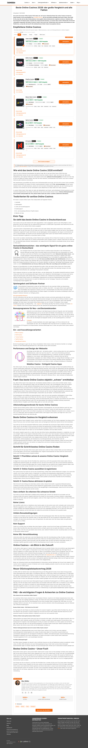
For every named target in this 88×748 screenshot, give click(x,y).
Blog (78, 2)
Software (53, 2)
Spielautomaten (63, 2)
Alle (19, 34)
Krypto (36, 34)
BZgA (59, 728)
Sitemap (9, 734)
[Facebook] (28, 693)
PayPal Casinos (19, 339)
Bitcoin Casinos (19, 332)
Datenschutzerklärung (12, 729)
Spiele (71, 2)
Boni (33, 2)
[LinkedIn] (25, 693)
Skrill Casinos (18, 334)
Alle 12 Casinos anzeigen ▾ (44, 161)
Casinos (26, 2)
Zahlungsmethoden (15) (21, 155)
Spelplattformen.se (51, 554)
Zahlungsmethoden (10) (21, 113)
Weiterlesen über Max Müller (43, 710)
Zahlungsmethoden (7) (21, 50)
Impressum (9, 727)
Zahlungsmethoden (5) (20, 72)
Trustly (30, 34)
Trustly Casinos (19, 337)
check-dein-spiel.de (23, 166)
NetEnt (21, 295)
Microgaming (16, 295)
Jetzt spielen (65, 41)
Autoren (9, 723)
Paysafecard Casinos (20, 341)
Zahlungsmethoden (43, 2)
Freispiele (25, 34)
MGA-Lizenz (42, 34)
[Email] (31, 693)
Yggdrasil (39, 303)
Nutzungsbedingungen (12, 732)
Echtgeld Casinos (38, 17)
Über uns (9, 721)
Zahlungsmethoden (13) (21, 134)
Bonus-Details (19, 70)
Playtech (25, 295)
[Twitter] (22, 693)
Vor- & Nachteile (20, 52)
